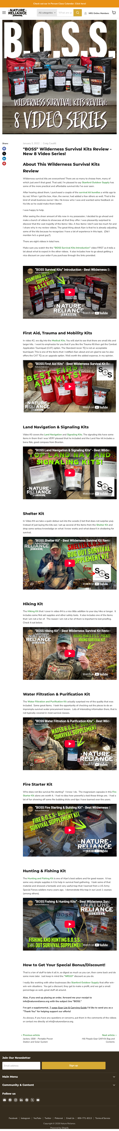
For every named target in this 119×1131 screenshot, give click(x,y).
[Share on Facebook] (4, 148)
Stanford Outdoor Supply (96, 182)
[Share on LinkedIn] (4, 158)
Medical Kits (58, 340)
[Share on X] (4, 153)
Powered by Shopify (59, 1128)
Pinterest (59, 1118)
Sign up (73, 1065)
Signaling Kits (74, 434)
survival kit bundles (89, 192)
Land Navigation (53, 434)
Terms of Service (102, 1118)
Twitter (48, 1118)
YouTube (37, 1118)
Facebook (13, 1118)
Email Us (70, 1118)
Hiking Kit (33, 611)
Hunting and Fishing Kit (40, 878)
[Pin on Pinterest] (4, 163)
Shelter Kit (102, 524)
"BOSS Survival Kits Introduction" (72, 247)
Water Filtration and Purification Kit (47, 701)
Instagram (25, 1118)
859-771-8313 (85, 1118)
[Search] (77, 12)
